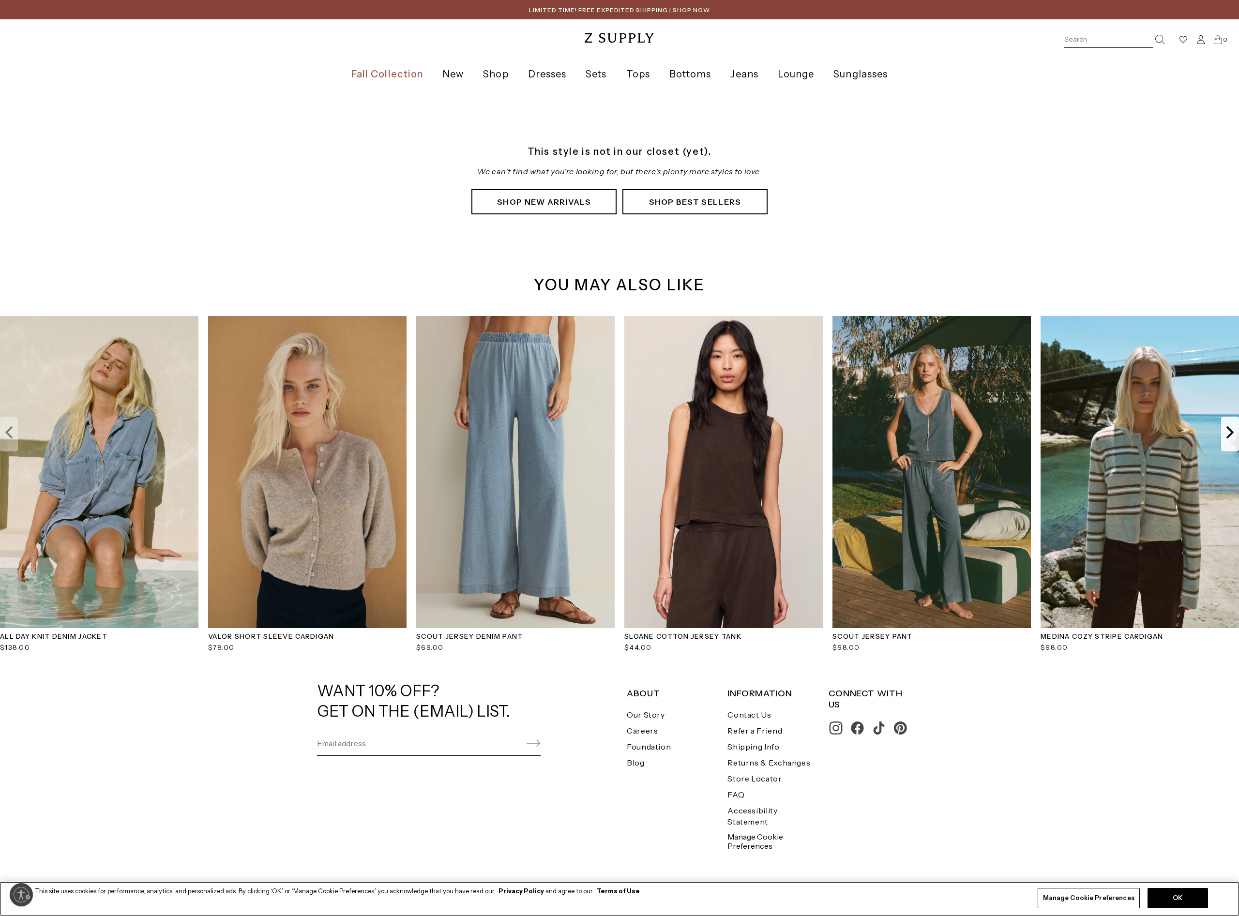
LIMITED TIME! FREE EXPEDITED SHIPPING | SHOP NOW (619, 10)
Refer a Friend (754, 731)
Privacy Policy (521, 891)
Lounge (796, 74)
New (453, 74)
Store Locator (754, 778)
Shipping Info (753, 746)
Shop (495, 74)
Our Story (646, 715)
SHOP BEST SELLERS (695, 202)
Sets (596, 74)
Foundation (649, 746)
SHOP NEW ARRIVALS (544, 202)
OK (1177, 897)
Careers (642, 731)
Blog (636, 762)
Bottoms (690, 74)
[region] (619, 899)
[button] (9, 434)
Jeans (744, 74)
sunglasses (860, 74)
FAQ (735, 794)
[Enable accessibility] (21, 894)
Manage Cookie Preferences (755, 841)
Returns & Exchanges (768, 762)
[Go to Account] (1201, 39)
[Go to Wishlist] (1183, 40)
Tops (638, 74)
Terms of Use (618, 891)
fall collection (387, 74)
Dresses (547, 74)
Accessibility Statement (752, 816)
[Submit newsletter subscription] (510, 743)
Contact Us (749, 715)
